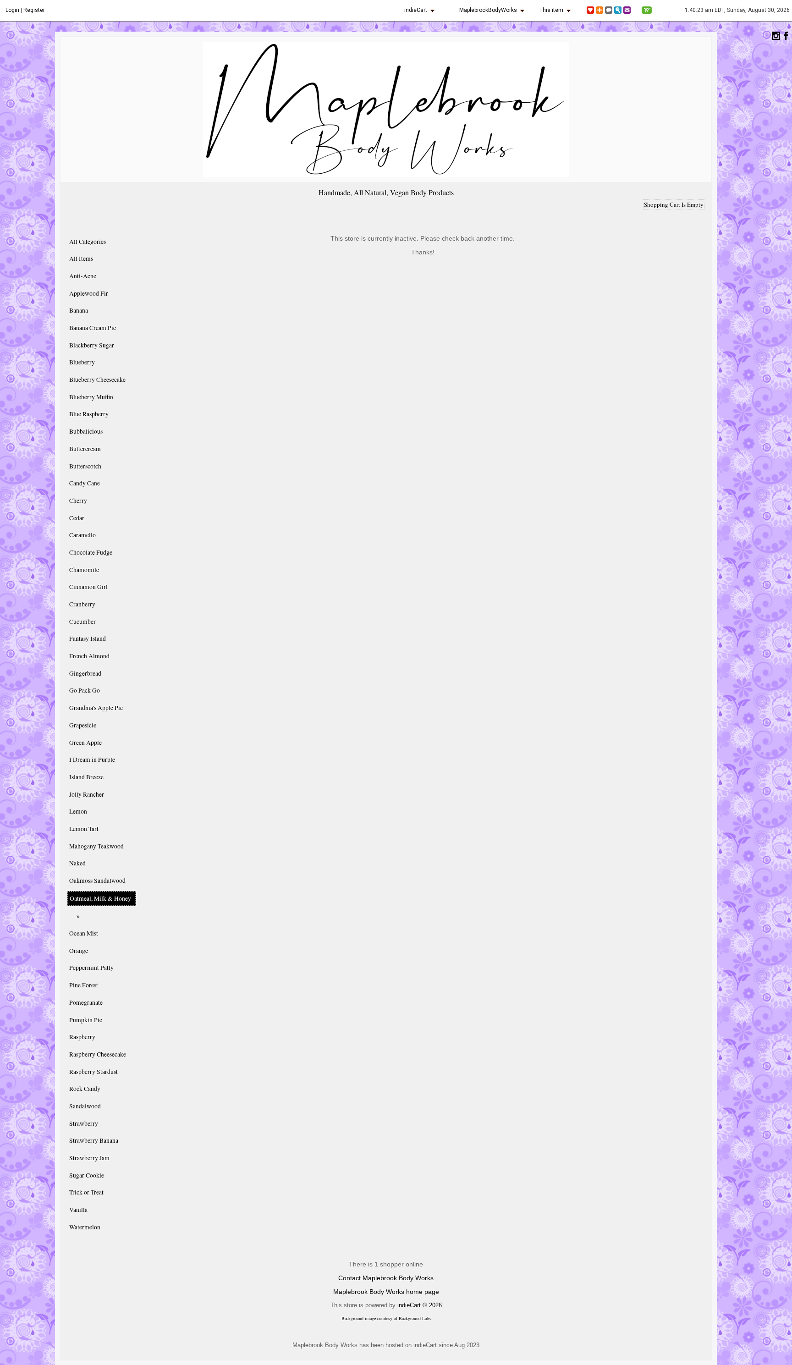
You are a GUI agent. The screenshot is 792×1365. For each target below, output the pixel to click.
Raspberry (82, 1037)
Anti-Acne (82, 276)
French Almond (89, 656)
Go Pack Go (84, 690)
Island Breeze (86, 777)
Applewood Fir (88, 293)
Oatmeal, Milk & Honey (100, 898)
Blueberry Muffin (91, 397)
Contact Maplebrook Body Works (386, 1278)
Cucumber (82, 621)
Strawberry (83, 1123)
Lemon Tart (84, 829)
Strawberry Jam (89, 1158)
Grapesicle (82, 725)
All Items (81, 258)
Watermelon (84, 1227)
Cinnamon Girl (88, 587)
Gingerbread (85, 673)
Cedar (76, 518)
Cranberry (82, 604)
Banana (78, 310)
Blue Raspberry (89, 414)
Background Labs (415, 1318)
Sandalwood (85, 1106)
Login (12, 10)
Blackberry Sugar (91, 345)
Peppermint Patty (91, 967)
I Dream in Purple (92, 759)
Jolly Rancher (86, 794)
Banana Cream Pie (92, 328)
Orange (78, 951)
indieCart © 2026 (419, 1305)
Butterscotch (85, 466)
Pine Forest (83, 985)
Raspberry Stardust (93, 1072)
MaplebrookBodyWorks (488, 10)
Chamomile (84, 570)
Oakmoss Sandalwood (97, 880)
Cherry (78, 500)
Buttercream (85, 449)
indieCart (415, 10)
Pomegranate (86, 1002)
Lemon (78, 811)
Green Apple (85, 742)
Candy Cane (84, 483)
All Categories (87, 241)
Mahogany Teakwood (96, 846)
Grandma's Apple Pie (96, 708)
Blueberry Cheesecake (97, 379)
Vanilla (78, 1209)
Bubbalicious (86, 431)
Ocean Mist (83, 933)
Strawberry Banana (93, 1140)
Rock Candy (84, 1088)
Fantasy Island (87, 638)
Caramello (82, 535)
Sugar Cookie (86, 1175)
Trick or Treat (86, 1192)
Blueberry (82, 362)
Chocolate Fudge (90, 552)
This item (551, 10)
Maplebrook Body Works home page (386, 1291)
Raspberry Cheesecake (97, 1054)
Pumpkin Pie (85, 1020)
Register (34, 10)
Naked (77, 863)
